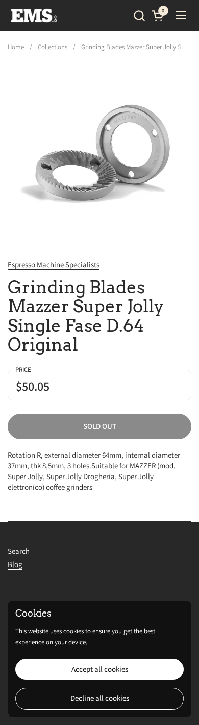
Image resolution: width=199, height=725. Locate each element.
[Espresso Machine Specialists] (34, 15)
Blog (15, 564)
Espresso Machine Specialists (54, 264)
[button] (139, 15)
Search (19, 551)
